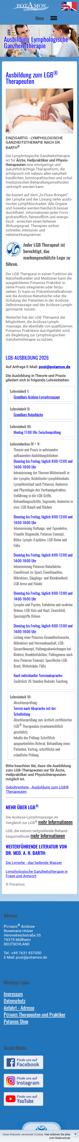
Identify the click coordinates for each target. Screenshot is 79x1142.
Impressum (13, 993)
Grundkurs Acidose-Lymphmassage (37, 397)
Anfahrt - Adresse (19, 1007)
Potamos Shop (16, 1021)
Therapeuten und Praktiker (34, 1014)
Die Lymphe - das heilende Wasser (34, 862)
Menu (39, 18)
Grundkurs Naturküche (28, 414)
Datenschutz (14, 1000)
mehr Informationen (55, 821)
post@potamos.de (54, 367)
